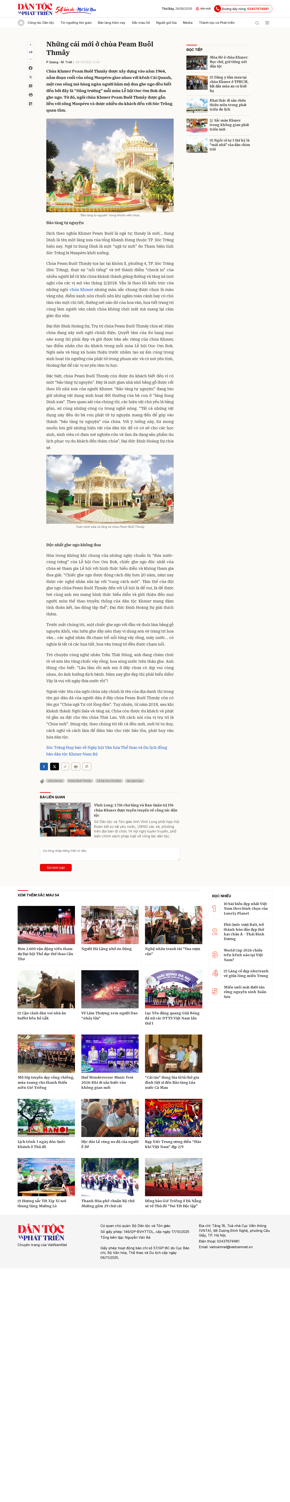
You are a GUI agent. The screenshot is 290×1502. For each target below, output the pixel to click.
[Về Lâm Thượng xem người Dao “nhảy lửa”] (110, 989)
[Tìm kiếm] (257, 22)
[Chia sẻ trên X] (30, 77)
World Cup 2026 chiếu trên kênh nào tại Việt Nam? (243, 955)
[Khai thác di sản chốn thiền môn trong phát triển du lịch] (197, 106)
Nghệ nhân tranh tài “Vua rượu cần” (172, 951)
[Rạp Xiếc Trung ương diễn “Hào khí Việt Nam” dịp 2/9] (173, 1118)
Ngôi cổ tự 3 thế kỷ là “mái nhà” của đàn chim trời (230, 144)
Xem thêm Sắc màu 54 (38, 895)
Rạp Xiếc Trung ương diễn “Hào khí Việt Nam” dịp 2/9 (173, 1144)
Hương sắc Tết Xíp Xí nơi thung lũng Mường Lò (42, 1203)
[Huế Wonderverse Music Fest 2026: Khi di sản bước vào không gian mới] (110, 1054)
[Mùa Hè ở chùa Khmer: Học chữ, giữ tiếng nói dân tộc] (197, 63)
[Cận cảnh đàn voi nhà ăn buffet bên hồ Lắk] (46, 989)
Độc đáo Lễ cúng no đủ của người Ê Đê (110, 1144)
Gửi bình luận (56, 867)
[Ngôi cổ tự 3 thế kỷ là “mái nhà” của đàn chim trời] (197, 146)
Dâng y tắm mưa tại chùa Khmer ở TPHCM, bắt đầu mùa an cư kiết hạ (229, 84)
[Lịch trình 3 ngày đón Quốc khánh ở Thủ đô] (46, 1118)
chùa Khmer (81, 289)
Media (188, 23)
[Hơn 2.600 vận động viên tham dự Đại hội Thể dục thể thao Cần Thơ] (46, 925)
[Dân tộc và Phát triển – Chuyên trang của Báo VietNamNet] (35, 8)
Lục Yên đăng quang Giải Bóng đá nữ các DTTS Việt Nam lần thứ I (172, 1018)
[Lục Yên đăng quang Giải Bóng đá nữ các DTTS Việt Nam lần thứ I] (173, 989)
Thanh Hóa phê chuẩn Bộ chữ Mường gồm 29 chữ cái (107, 1203)
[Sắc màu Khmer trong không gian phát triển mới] (197, 126)
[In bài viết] (30, 94)
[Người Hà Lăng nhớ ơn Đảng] (110, 925)
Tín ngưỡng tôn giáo (76, 23)
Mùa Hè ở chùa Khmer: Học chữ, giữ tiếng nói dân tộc (229, 61)
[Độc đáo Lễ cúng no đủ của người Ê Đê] (110, 1118)
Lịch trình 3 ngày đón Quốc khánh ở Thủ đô (41, 1144)
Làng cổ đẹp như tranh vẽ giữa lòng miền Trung (246, 973)
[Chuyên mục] (267, 22)
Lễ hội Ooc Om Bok (109, 780)
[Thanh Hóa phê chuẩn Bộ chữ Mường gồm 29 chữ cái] (110, 1177)
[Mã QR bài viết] (30, 103)
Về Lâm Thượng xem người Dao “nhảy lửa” (109, 1015)
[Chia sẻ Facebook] (30, 68)
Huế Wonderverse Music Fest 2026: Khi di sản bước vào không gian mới (107, 1082)
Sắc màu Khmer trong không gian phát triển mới (229, 124)
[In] (75, 766)
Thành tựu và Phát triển (217, 23)
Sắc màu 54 (141, 23)
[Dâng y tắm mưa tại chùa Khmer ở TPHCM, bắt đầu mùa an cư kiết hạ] (197, 83)
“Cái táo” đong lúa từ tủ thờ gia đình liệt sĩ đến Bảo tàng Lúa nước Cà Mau (172, 1082)
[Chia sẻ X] (54, 766)
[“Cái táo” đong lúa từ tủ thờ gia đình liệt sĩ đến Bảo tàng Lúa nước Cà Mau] (173, 1054)
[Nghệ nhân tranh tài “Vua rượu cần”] (173, 925)
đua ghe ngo (134, 780)
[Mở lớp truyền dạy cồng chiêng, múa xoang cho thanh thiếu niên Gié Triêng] (46, 1054)
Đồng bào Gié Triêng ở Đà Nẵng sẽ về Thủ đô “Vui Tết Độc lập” (173, 1203)
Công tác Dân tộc (41, 23)
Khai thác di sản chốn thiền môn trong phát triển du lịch (228, 104)
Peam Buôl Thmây (80, 780)
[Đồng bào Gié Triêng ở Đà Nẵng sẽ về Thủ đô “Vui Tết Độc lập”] (173, 1177)
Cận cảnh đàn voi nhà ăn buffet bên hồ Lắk (42, 1015)
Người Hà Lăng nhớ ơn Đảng (106, 949)
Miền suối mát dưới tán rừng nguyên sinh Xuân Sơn (245, 992)
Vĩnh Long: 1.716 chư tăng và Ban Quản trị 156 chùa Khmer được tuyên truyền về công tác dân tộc (135, 810)
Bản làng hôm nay (111, 23)
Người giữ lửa (166, 23)
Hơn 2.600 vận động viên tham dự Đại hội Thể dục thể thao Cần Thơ (45, 954)
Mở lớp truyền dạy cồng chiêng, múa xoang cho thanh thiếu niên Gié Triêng (46, 1082)
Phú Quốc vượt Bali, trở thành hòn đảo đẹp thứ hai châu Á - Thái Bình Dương (244, 931)
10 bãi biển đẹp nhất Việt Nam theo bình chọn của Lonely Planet (246, 908)
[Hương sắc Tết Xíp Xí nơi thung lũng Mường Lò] (46, 1177)
